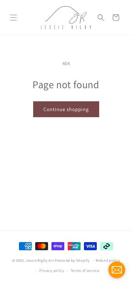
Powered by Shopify (72, 260)
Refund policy (108, 260)
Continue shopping (66, 109)
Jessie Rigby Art (40, 260)
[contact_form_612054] (116, 269)
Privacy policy (51, 270)
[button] (13, 17)
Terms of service (85, 270)
